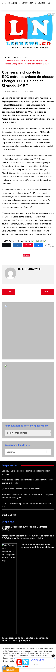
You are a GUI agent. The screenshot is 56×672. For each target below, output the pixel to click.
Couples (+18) (44, 3)
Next (46, 291)
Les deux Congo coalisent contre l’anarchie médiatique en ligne (27, 472)
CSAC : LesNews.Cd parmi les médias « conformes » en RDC (26, 505)
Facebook (3, 7)
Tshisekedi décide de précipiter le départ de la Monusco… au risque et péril (25, 639)
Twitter (7, 7)
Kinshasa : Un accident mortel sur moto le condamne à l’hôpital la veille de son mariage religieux (28, 537)
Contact (6, 3)
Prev (10, 291)
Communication (28, 3)
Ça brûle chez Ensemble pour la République (21, 488)
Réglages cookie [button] (11, 666)
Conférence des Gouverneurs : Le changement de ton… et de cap (37, 545)
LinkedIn (11, 7)
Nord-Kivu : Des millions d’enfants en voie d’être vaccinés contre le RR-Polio (27, 481)
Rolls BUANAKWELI (11, 92)
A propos (15, 3)
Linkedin (18, 258)
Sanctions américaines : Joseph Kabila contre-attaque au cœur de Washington (27, 496)
